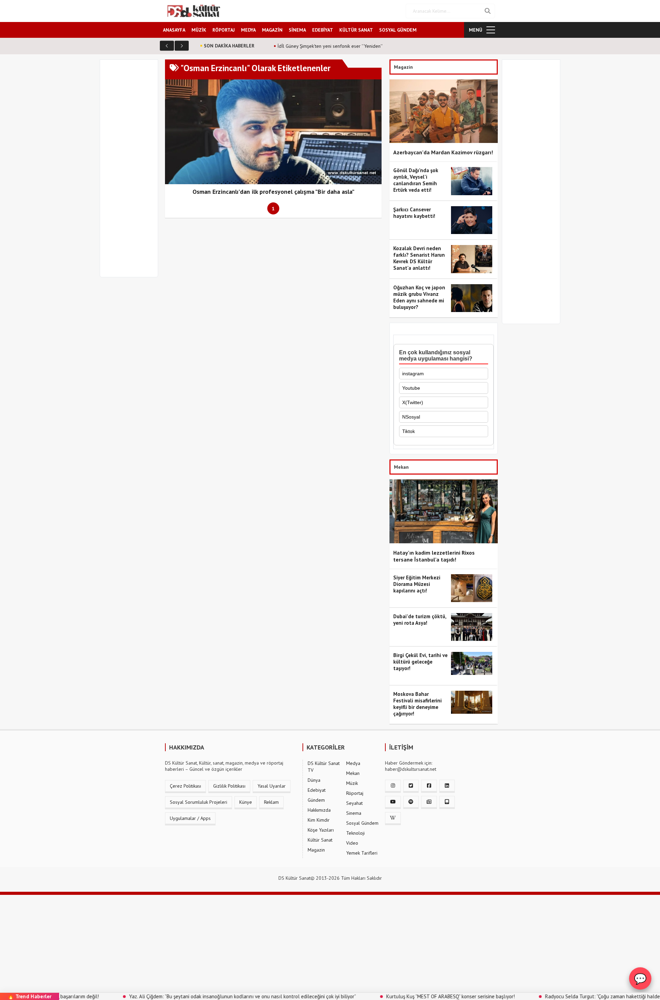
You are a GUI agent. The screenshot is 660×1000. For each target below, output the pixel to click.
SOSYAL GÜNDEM (398, 30)
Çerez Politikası (185, 786)
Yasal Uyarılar (271, 786)
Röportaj (354, 793)
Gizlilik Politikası (229, 786)
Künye (245, 802)
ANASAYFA (174, 30)
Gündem (316, 800)
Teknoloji (355, 833)
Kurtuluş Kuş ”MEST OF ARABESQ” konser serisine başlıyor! (412, 996)
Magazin (316, 850)
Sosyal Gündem (362, 823)
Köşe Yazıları (321, 830)
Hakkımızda (319, 810)
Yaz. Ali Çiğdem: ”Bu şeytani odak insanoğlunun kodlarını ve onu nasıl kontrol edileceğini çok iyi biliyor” (204, 996)
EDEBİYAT (322, 30)
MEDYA (248, 30)
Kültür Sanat (320, 840)
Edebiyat (317, 790)
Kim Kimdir (319, 820)
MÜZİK (198, 30)
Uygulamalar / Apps (190, 818)
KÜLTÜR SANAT (356, 30)
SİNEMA (297, 30)
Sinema (353, 813)
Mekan (353, 773)
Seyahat (354, 803)
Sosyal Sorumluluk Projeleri (198, 802)
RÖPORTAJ (223, 30)
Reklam (271, 802)
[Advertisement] (132, 172)
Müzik (352, 783)
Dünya (314, 780)
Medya (353, 763)
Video (352, 843)
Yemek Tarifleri (361, 853)
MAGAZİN (272, 30)
